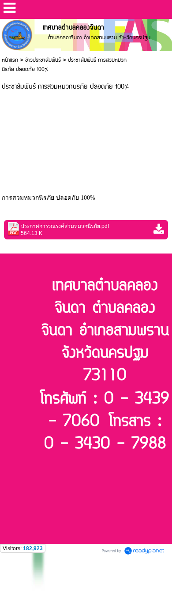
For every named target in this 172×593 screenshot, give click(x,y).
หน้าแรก (10, 60)
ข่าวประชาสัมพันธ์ (43, 60)
